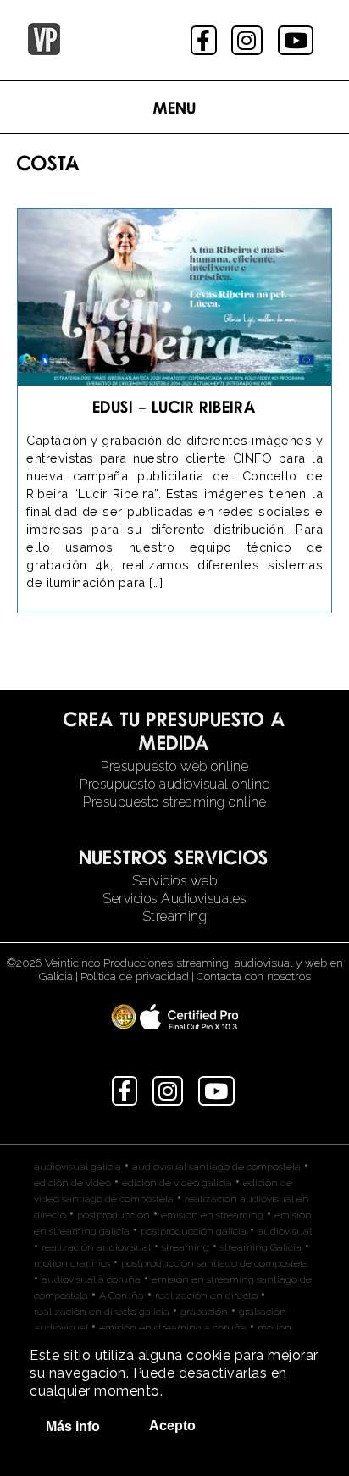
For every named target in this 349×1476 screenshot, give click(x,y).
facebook (205, 40)
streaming (185, 1247)
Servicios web (175, 881)
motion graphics (72, 1263)
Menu (175, 107)
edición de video (72, 1183)
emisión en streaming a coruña (173, 1328)
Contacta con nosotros (254, 976)
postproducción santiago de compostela (214, 1263)
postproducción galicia (194, 1231)
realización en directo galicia (101, 1312)
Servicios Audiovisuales (174, 899)
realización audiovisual (96, 1247)
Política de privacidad (134, 976)
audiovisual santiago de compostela (216, 1167)
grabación (204, 1312)
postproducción (113, 1215)
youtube (297, 40)
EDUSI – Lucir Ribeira (175, 406)
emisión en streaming (212, 1215)
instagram (248, 40)
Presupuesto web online (174, 766)
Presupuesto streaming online (174, 802)
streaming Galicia (261, 1247)
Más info (73, 1426)
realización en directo (206, 1295)
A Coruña (121, 1295)
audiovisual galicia (77, 1167)
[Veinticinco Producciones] (44, 50)
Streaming (175, 916)
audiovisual (285, 1231)
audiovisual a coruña (91, 1279)
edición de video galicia (177, 1183)
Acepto (172, 1425)
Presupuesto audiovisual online (174, 784)
